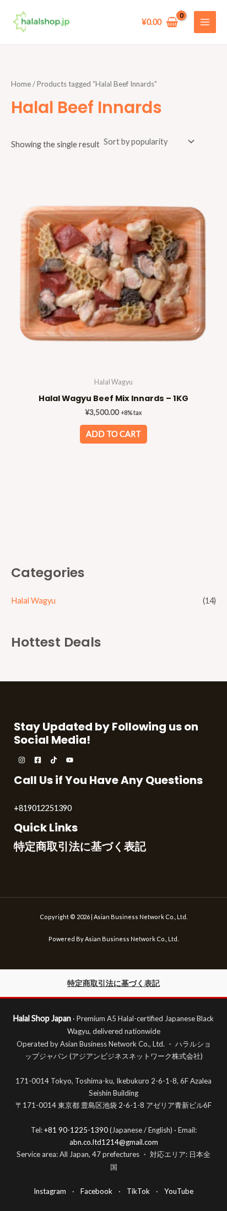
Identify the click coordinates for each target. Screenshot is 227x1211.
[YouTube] (70, 760)
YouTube (178, 1191)
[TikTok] (54, 760)
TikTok (138, 1191)
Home (21, 83)
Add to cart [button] (113, 434)
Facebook (96, 1191)
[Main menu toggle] (205, 22)
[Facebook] (38, 760)
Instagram (50, 1191)
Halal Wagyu (33, 600)
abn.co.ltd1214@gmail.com (113, 1142)
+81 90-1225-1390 (76, 1129)
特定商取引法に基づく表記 (80, 846)
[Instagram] (22, 760)
